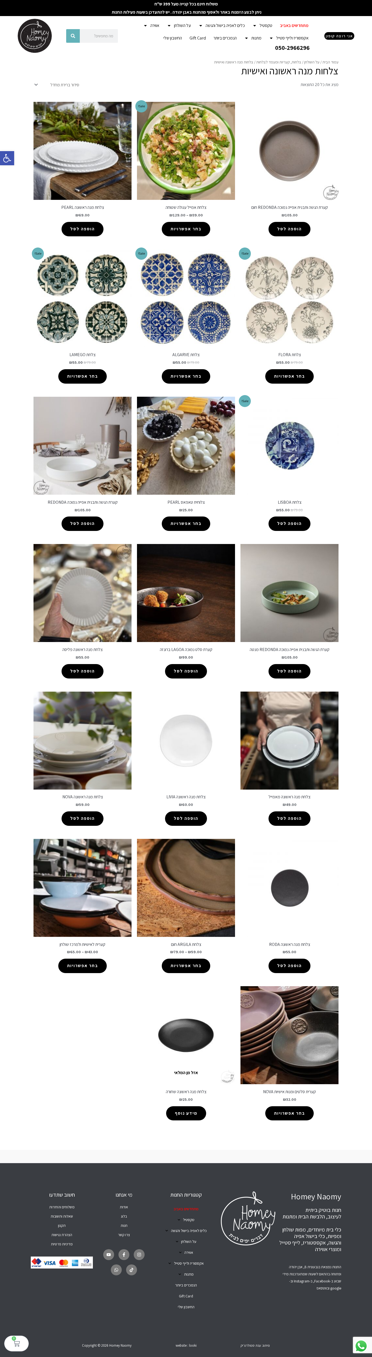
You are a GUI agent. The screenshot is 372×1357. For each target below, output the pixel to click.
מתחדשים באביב (294, 25)
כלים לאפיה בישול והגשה (225, 25)
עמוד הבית (330, 62)
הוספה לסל (289, 229)
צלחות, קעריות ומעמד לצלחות (278, 62)
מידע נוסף (186, 1113)
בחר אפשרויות (186, 229)
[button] (7, 158)
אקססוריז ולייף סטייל (292, 38)
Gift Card (198, 38)
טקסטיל (266, 25)
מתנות (256, 38)
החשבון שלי (172, 38)
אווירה (154, 25)
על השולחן (182, 25)
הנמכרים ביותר (225, 38)
